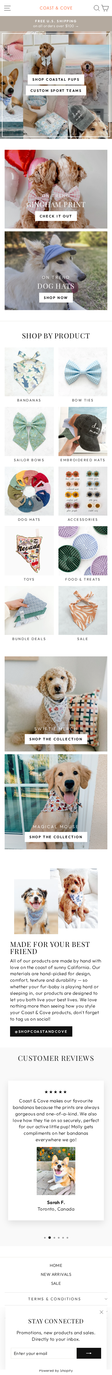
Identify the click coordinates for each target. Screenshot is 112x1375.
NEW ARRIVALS (56, 1274)
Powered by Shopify (56, 1370)
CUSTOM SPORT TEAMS (56, 90)
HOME (56, 1265)
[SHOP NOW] (56, 270)
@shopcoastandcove (41, 1031)
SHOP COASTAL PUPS (55, 79)
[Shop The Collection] (56, 704)
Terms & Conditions (54, 1298)
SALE (56, 1283)
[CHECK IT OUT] (56, 189)
